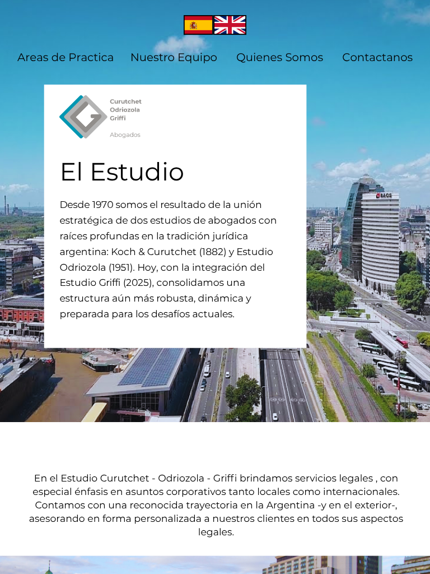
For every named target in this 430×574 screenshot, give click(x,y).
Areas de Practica (65, 57)
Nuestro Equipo (173, 57)
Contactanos (377, 57)
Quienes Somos (279, 57)
